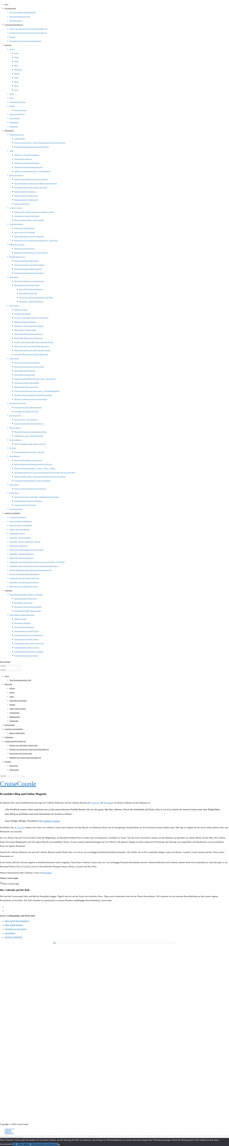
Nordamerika (14, 713)
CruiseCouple (18, 783)
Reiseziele (8, 684)
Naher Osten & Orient (18, 709)
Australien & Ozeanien (18, 701)
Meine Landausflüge (17, 733)
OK (14, 1144)
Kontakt (8, 762)
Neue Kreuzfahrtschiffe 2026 (20, 680)
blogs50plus (10, 933)
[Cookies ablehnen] (59, 1144)
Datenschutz (14, 770)
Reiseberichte (10, 725)
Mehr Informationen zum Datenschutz (44, 1144)
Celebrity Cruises (51, 821)
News (7, 676)
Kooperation (9, 1129)
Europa (12, 688)
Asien (12, 696)
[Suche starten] (23, 776)
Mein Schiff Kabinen (14, 925)
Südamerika (14, 721)
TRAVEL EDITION (13, 937)
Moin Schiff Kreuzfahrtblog (17, 921)
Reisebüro (47, 873)
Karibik (12, 705)
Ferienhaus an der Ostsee (15, 929)
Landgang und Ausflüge (14, 729)
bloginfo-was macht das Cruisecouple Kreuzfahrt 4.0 (29, 749)
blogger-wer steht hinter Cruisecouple (24, 745)
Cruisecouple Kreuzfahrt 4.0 (15, 741)
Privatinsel (108, 803)
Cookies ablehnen (23, 1144)
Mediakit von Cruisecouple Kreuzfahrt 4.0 (25, 758)
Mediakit (8, 1130)
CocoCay (95, 803)
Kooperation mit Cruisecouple (21, 753)
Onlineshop (9, 737)
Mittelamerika (15, 717)
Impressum (14, 766)
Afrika (12, 692)
